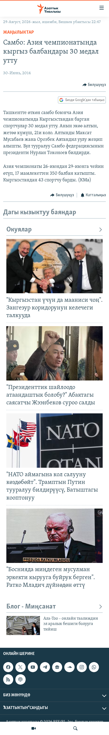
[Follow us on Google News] (57, 667)
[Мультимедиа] (34, 728)
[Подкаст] (20, 680)
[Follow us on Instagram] (82, 667)
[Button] (94, 84)
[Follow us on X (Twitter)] (20, 667)
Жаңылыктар (18, 32)
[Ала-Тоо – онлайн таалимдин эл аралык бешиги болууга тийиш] (23, 625)
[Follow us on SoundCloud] (69, 667)
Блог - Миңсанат (31, 606)
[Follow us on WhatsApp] (94, 667)
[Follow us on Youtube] (33, 667)
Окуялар (19, 229)
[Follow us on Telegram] (45, 667)
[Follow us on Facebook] (8, 667)
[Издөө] (75, 728)
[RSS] (8, 680)
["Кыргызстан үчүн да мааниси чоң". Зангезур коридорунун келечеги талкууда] (54, 266)
